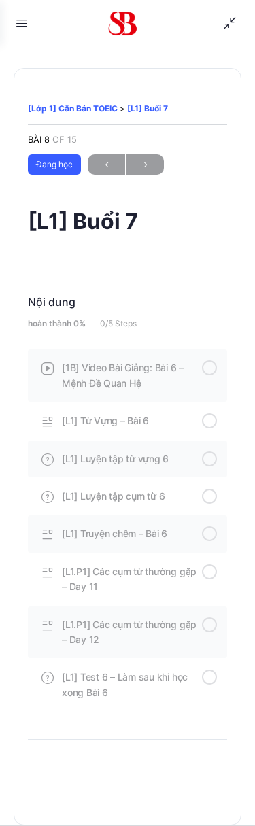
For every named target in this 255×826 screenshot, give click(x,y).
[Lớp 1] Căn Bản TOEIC (74, 108)
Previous (106, 164)
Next (145, 164)
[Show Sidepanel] (226, 24)
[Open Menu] (22, 22)
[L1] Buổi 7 (147, 108)
